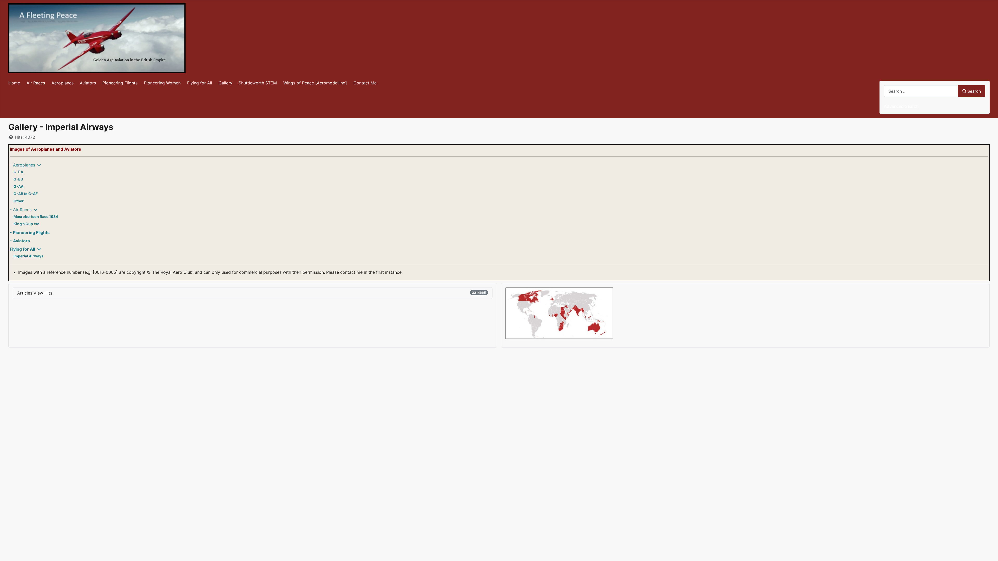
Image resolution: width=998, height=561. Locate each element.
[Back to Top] (989, 551)
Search (974, 91)
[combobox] (921, 91)
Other (19, 201)
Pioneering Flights (119, 82)
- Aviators (20, 240)
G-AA (18, 186)
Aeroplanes (62, 82)
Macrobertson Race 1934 (36, 216)
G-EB (18, 179)
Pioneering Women (162, 82)
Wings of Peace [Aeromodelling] (315, 82)
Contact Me (365, 82)
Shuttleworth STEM (258, 82)
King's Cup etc (26, 224)
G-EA (18, 172)
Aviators (88, 82)
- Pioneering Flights (30, 232)
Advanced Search (901, 106)
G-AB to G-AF (26, 193)
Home (14, 82)
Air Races (36, 82)
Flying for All (199, 82)
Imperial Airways (28, 256)
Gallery (225, 82)
